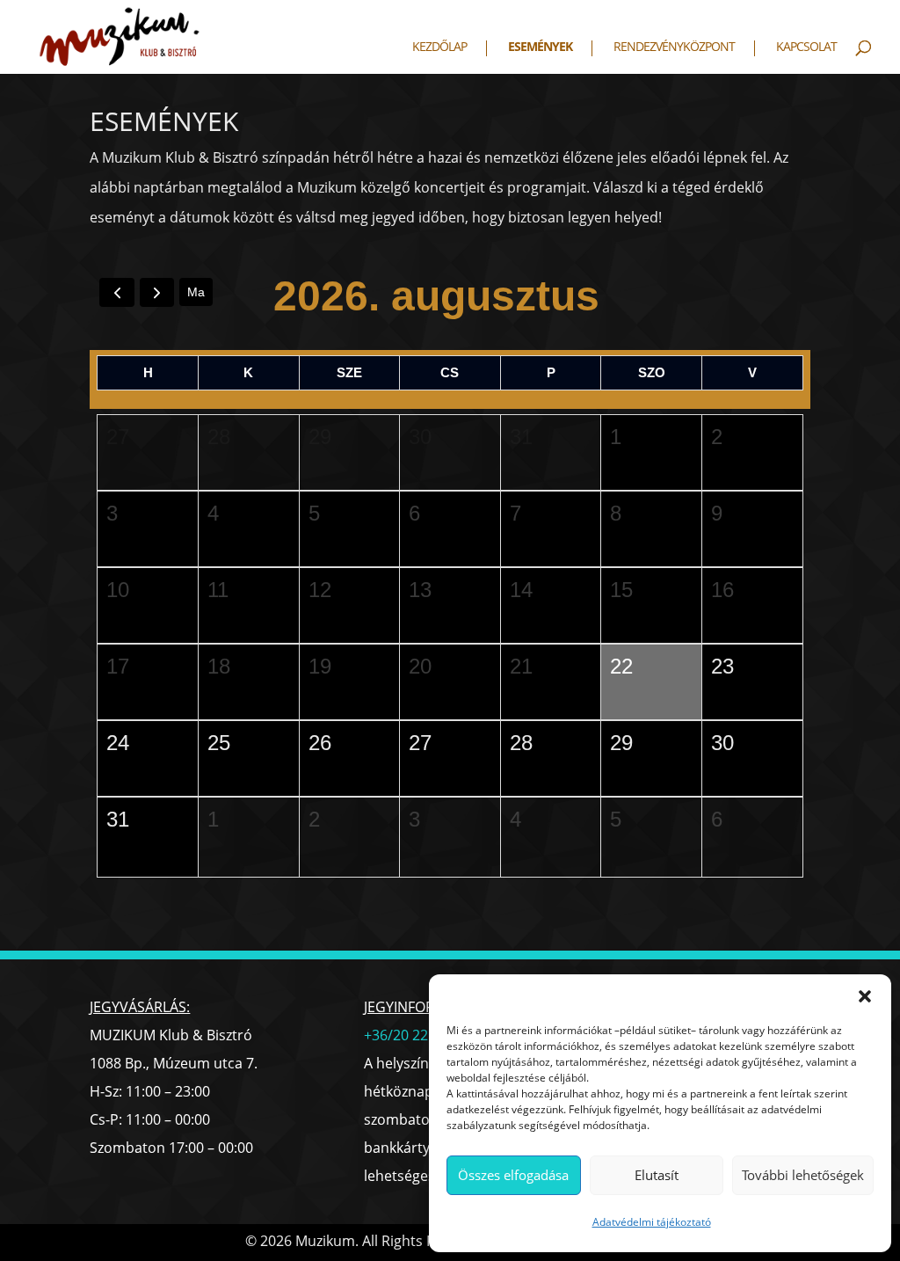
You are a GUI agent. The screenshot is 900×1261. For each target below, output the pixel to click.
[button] (865, 996)
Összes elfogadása (513, 1175)
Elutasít (657, 1175)
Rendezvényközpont (674, 47)
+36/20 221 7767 (417, 1035)
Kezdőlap (439, 47)
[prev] (116, 292)
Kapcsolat (806, 47)
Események (540, 47)
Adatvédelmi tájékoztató (651, 1221)
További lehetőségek (803, 1175)
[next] (157, 292)
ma (196, 292)
